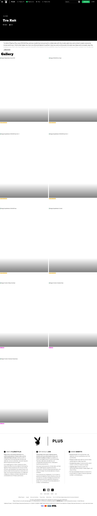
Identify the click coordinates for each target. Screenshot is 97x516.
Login (92, 1)
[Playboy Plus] (10, 1)
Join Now (86, 1)
